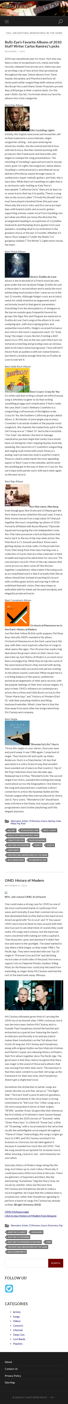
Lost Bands (19, 1339)
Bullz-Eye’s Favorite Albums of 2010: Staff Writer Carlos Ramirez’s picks (33, 44)
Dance (44, 821)
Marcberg (13, 850)
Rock (23, 823)
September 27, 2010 (16, 885)
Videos (17, 1320)
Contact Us (11, 1368)
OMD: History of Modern (24, 880)
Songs (16, 1316)
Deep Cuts (19, 1334)
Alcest (12, 830)
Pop (18, 823)
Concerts (18, 1325)
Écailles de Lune (29, 830)
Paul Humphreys (17, 1252)
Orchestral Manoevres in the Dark (27, 855)
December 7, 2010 (15, 51)
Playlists (18, 1343)
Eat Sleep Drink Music (34, 1397)
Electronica (53, 1225)
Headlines (36, 1232)
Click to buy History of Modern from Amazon (30, 1215)
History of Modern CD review (24, 1242)
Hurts (37, 845)
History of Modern (18, 845)
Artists (25, 821)
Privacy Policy (13, 1375)
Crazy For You (16, 840)
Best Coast (50, 830)
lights (50, 845)
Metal (13, 823)
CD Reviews (34, 821)
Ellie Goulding (37, 840)
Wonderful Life (37, 860)
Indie (58, 821)
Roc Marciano (16, 860)
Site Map (10, 1382)
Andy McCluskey (17, 1232)
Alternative (16, 821)
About (8, 1361)
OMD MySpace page (17, 1211)
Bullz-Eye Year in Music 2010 (23, 835)
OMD (48, 1242)
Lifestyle (18, 1330)
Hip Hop (51, 821)
